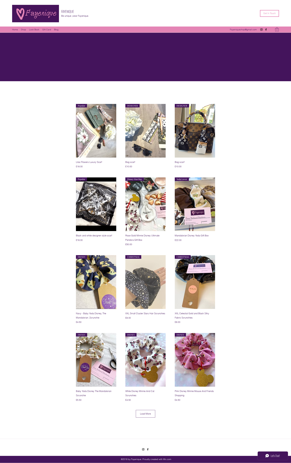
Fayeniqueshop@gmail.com (243, 29)
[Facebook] (266, 29)
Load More (145, 413)
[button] (277, 29)
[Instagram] (261, 29)
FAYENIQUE (67, 11)
